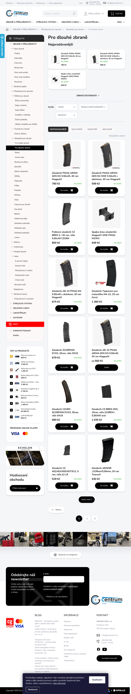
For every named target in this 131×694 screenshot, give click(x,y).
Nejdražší (92, 129)
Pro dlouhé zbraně (22, 148)
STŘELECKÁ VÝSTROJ (22, 303)
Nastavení (32, 689)
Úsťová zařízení (20, 133)
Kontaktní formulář (109, 658)
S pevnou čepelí (21, 261)
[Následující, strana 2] (87, 518)
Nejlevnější (77, 129)
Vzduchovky (18, 247)
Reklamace (40, 3)
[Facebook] (98, 649)
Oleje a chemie (20, 105)
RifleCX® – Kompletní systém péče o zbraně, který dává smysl (46, 623)
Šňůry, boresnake (22, 100)
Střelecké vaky (20, 228)
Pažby (16, 185)
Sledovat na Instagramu (67, 554)
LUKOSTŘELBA (19, 313)
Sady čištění (19, 110)
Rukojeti (17, 190)
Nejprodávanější (58, 129)
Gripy (16, 199)
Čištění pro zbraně (21, 96)
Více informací (59, 683)
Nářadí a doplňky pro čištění (26, 124)
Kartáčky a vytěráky (22, 115)
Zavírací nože (20, 265)
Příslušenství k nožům (23, 270)
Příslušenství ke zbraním (23, 91)
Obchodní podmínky (25, 3)
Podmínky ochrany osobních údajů (75, 655)
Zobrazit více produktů (87, 95)
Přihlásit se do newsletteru (57, 596)
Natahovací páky (20, 218)
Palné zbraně (19, 49)
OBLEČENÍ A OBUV (21, 308)
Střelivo (17, 242)
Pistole (17, 53)
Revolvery (18, 82)
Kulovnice (18, 63)
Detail (106, 367)
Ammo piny (19, 157)
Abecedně (107, 129)
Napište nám (69, 637)
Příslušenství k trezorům (24, 299)
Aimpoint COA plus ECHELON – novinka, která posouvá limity (45, 642)
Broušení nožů (20, 284)
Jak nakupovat (69, 650)
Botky (17, 152)
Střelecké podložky (21, 233)
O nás (66, 642)
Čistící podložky (21, 119)
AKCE (15, 324)
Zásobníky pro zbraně (22, 138)
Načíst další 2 (86, 499)
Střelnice (9, 3)
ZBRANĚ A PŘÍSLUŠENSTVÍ (24, 44)
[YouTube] (104, 649)
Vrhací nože (19, 280)
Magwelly (18, 181)
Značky (16, 335)
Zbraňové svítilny (21, 162)
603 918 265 (107, 641)
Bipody (17, 214)
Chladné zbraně (20, 251)
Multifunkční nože (22, 275)
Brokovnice (18, 67)
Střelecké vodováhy (22, 223)
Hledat (74, 13)
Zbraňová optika (20, 86)
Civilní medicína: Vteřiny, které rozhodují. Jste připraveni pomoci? (46, 660)
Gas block (18, 209)
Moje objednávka (55, 3)
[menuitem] (19, 22)
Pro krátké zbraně (22, 143)
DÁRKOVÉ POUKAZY (22, 330)
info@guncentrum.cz (110, 635)
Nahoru (58, 509)
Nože (16, 256)
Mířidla (17, 176)
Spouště (17, 166)
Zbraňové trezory (20, 294)
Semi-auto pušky (21, 72)
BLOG (66, 646)
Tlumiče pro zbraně (21, 129)
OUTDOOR (17, 317)
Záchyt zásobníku (21, 171)
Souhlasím (97, 679)
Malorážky (18, 58)
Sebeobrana (18, 289)
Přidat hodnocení (19, 488)
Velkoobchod (69, 660)
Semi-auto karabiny (22, 77)
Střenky (17, 195)
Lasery (17, 237)
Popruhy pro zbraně (22, 204)
